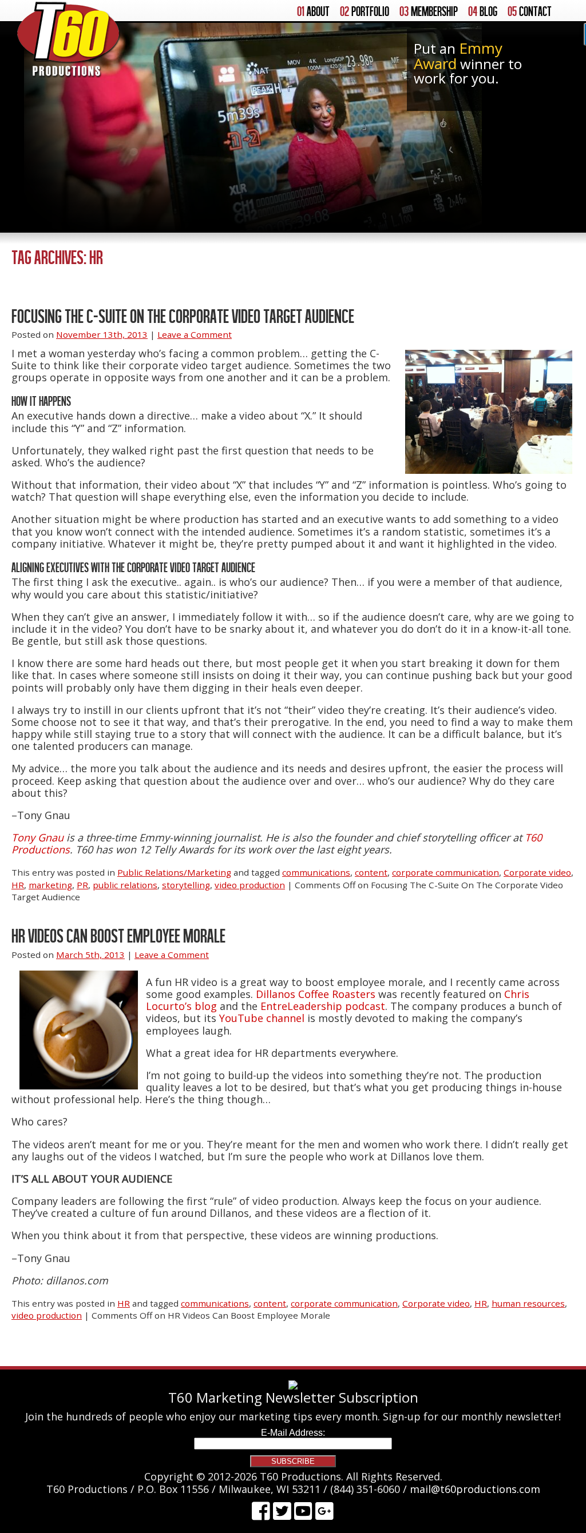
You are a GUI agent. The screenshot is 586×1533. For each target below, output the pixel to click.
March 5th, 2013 (90, 954)
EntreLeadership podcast (322, 1006)
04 (482, 11)
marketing (50, 885)
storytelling (186, 885)
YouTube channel (261, 1018)
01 (313, 11)
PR (82, 885)
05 (530, 11)
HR (17, 885)
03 (428, 11)
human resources (528, 1303)
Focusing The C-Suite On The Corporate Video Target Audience (182, 315)
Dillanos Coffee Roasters (315, 994)
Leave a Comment (194, 334)
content (371, 872)
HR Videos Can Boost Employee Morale (118, 935)
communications (316, 872)
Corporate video (537, 872)
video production (250, 885)
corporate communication (445, 872)
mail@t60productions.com (475, 1489)
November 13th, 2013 (102, 334)
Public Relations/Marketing (174, 872)
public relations (125, 885)
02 (364, 11)
